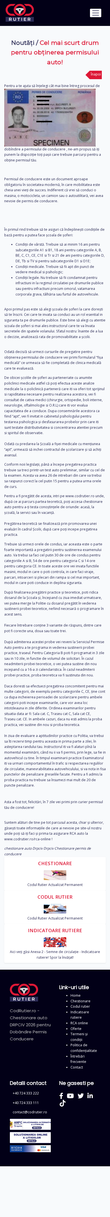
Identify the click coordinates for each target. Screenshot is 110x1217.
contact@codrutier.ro (30, 1112)
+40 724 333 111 (26, 1102)
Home (76, 995)
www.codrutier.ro (79, 496)
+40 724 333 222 (26, 1093)
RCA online (79, 1023)
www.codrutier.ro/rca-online (27, 839)
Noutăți (22, 42)
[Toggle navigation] (95, 12)
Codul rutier (80, 1006)
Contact (77, 1067)
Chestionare (81, 1001)
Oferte (76, 1028)
